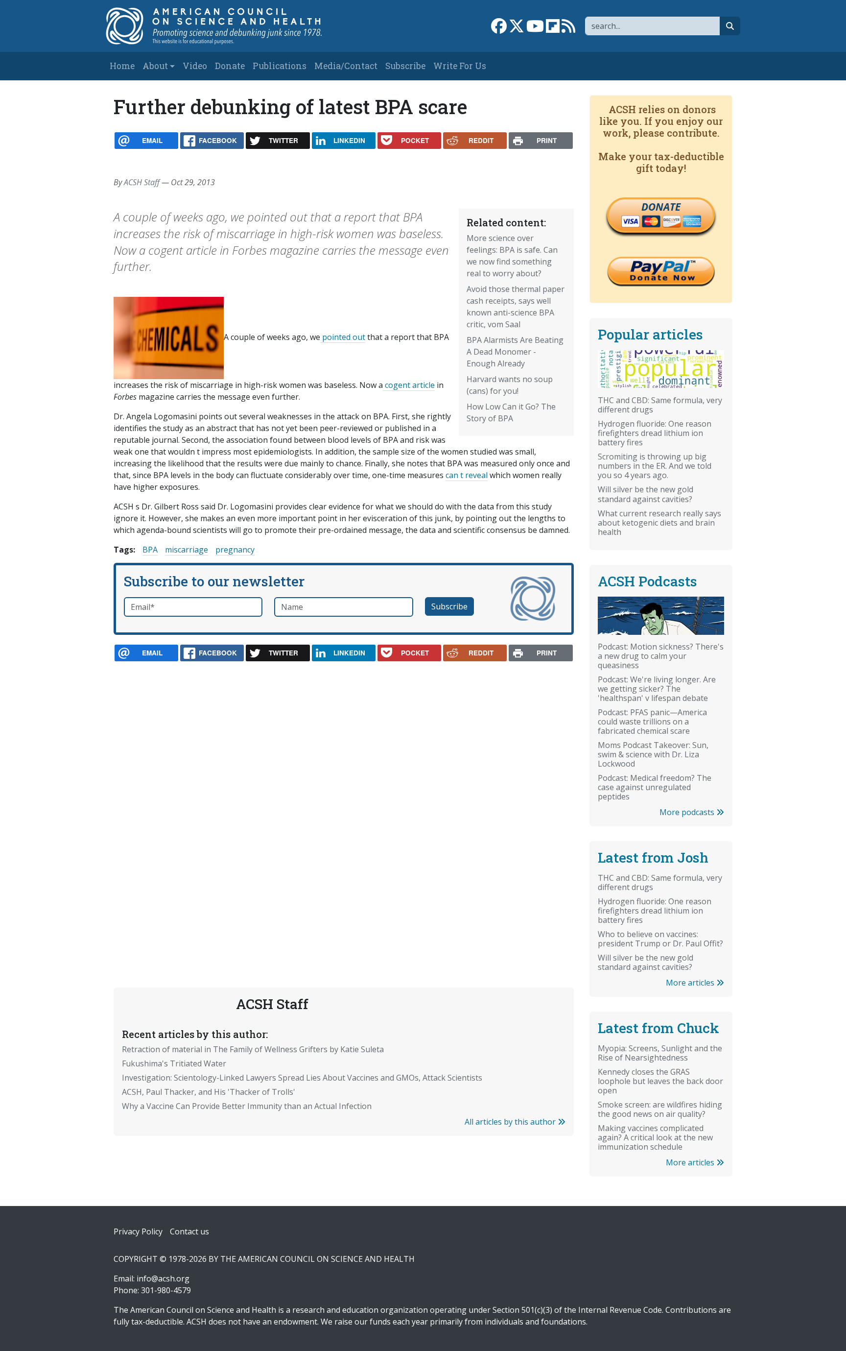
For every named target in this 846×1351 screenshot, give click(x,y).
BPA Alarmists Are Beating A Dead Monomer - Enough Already (515, 352)
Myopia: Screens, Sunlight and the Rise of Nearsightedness (660, 1053)
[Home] (224, 26)
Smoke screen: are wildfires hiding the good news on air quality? (660, 1109)
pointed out (342, 337)
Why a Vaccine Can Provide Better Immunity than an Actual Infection (247, 1106)
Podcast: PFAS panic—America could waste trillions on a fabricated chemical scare (652, 721)
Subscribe (405, 66)
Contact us (189, 1231)
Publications (279, 66)
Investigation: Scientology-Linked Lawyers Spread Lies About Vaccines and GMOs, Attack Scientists (302, 1077)
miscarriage (186, 549)
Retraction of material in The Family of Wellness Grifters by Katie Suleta (253, 1049)
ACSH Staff (142, 182)
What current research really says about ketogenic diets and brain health (659, 522)
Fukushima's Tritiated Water (174, 1063)
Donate (230, 66)
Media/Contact (345, 66)
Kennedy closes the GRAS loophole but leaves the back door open (660, 1081)
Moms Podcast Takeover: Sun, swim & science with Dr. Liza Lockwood (653, 754)
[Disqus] (344, 801)
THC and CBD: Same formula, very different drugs (660, 405)
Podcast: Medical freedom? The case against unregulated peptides (654, 787)
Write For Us (459, 66)
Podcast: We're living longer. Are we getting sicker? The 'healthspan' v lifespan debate (657, 688)
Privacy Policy (138, 1231)
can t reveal (467, 475)
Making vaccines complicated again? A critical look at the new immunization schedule (655, 1137)
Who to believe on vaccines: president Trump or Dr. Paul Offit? (660, 939)
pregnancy (235, 549)
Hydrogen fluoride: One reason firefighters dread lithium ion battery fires (654, 433)
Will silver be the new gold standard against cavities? (645, 494)
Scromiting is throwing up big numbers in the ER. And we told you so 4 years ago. (654, 466)
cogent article (409, 385)
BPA (150, 549)
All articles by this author (511, 1121)
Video (195, 66)
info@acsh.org (163, 1278)
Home (122, 66)
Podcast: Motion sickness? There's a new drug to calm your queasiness (661, 656)
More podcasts (687, 812)
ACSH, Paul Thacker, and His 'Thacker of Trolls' (208, 1091)
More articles (691, 982)
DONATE (661, 207)
